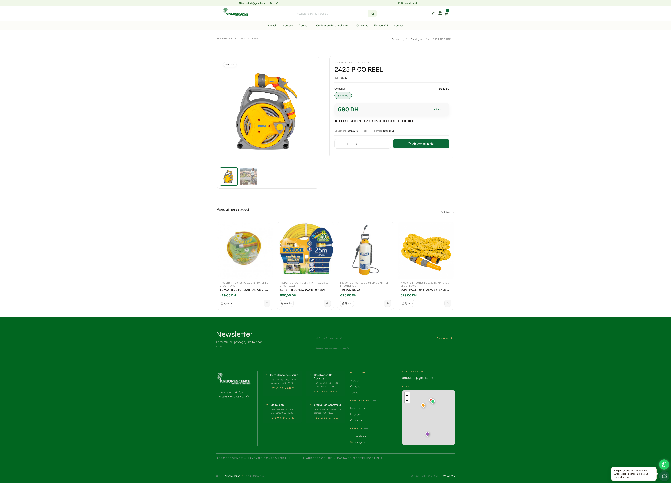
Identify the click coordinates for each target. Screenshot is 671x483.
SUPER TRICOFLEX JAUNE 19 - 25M (302, 289)
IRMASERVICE (448, 475)
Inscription (356, 414)
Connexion (356, 420)
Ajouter (228, 303)
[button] (433, 402)
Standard (343, 95)
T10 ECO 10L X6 (350, 289)
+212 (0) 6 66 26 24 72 (326, 391)
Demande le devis (411, 3)
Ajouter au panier (423, 143)
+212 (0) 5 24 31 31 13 (282, 417)
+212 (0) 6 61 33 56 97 (326, 417)
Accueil (272, 25)
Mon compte (357, 408)
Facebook (360, 436)
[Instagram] (277, 3)
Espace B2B (381, 25)
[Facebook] (271, 3)
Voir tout (446, 212)
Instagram (360, 442)
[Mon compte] (440, 13)
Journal (354, 392)
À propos (287, 25)
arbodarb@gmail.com (254, 3)
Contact (398, 25)
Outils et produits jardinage (332, 25)
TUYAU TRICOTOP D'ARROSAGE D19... (244, 289)
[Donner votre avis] (434, 13)
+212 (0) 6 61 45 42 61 (282, 388)
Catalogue (362, 25)
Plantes (303, 25)
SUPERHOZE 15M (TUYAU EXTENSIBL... (425, 289)
